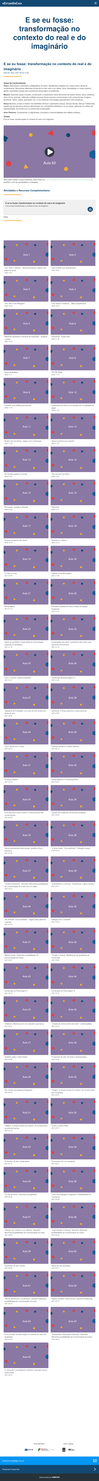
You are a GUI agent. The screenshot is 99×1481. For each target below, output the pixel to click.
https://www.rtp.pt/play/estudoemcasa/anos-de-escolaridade (68, 179)
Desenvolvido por (49, 1477)
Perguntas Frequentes (11, 1469)
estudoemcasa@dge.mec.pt (13, 1461)
